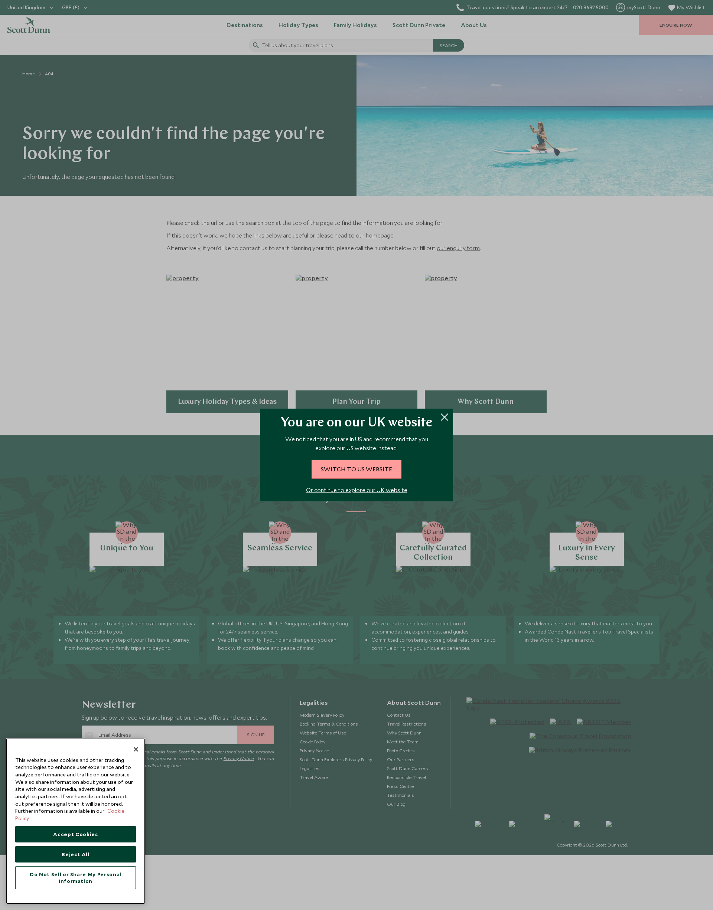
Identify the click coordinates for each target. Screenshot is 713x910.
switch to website (356, 469)
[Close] (136, 749)
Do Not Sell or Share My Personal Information (75, 877)
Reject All (75, 854)
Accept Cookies (75, 834)
